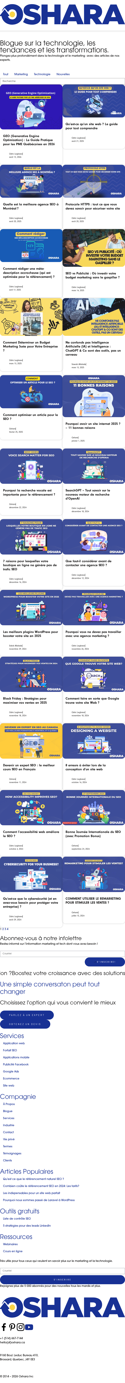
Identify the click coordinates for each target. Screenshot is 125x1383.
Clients (7, 1160)
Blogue (7, 1111)
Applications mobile (16, 1057)
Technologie (42, 74)
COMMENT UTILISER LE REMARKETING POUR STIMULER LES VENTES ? (93, 901)
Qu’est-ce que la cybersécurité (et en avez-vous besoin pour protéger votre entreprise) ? (30, 903)
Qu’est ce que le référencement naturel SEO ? (33, 1179)
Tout (5, 74)
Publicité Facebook (16, 1064)
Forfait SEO (10, 1050)
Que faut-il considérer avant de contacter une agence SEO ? (88, 563)
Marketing (21, 74)
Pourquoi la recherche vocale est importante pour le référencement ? (29, 492)
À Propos (9, 1104)
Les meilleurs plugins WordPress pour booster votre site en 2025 (30, 634)
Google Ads (11, 1071)
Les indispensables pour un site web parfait (31, 1193)
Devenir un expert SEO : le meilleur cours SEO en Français (29, 767)
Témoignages (12, 1153)
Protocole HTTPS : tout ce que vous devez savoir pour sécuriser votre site (93, 206)
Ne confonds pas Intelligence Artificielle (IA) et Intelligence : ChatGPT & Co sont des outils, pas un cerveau (93, 348)
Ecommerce (11, 1078)
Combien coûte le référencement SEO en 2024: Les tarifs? (41, 1186)
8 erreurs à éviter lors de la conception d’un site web (86, 767)
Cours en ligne (13, 1251)
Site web (8, 1086)
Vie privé (9, 1139)
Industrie (8, 1125)
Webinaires (10, 1244)
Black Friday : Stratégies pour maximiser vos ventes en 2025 (25, 700)
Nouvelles (63, 74)
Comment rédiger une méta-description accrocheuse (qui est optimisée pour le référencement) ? (29, 273)
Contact (8, 1132)
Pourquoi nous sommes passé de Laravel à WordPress (39, 1200)
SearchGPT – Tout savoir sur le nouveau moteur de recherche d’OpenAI (88, 494)
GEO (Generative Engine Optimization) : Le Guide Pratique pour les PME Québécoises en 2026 (29, 140)
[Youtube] (29, 1327)
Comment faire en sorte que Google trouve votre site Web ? (92, 700)
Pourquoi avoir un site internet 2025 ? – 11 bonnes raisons (93, 426)
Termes (7, 1146)
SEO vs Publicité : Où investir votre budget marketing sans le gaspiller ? (93, 275)
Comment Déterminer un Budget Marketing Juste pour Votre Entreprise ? (30, 346)
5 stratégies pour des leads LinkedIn (27, 1226)
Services (8, 1118)
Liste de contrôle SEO (17, 1219)
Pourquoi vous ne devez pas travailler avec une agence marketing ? (93, 634)
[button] (62, 31)
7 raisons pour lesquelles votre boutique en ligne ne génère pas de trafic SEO (30, 565)
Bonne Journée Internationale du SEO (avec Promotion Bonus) (93, 834)
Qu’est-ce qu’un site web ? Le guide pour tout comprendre (92, 126)
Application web (14, 1043)
